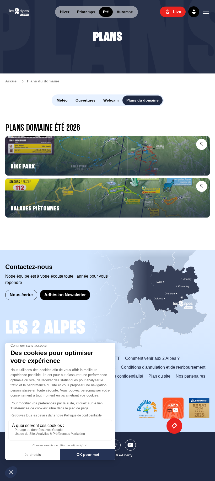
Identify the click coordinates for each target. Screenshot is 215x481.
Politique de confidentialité (118, 376)
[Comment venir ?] (121, 300)
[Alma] (173, 408)
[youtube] (130, 445)
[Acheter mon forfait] (174, 426)
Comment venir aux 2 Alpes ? (152, 358)
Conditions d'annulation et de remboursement (163, 367)
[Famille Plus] (146, 409)
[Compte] (193, 11)
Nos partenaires (190, 376)
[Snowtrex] (199, 408)
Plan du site (159, 376)
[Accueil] (19, 12)
